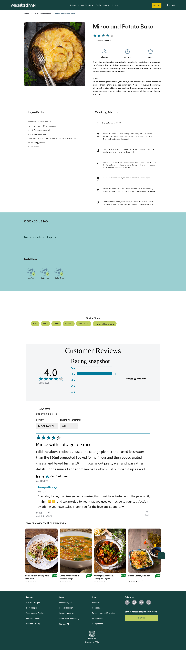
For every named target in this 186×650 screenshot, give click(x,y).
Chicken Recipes (33, 602)
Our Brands (86, 5)
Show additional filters (105, 324)
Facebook (127, 602)
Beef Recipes (31, 608)
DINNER (56, 323)
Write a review (136, 379)
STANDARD (68, 323)
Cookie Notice (65, 608)
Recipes (73, 5)
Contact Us (96, 608)
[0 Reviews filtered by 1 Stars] (94, 391)
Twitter (148, 602)
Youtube (141, 602)
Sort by (40, 419)
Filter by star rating (70, 419)
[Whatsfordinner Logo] (23, 5)
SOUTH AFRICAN (83, 323)
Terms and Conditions (68, 618)
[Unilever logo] (92, 635)
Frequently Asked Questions (104, 613)
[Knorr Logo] (55, 576)
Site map (62, 624)
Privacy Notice (65, 613)
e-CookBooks (98, 618)
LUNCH (45, 323)
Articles (115, 5)
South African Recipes (35, 613)
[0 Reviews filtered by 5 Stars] (94, 367)
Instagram (134, 602)
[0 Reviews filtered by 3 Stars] (94, 379)
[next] (161, 555)
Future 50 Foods (33, 618)
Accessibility (64, 602)
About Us (96, 602)
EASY (35, 323)
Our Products (101, 5)
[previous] (25, 555)
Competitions (97, 624)
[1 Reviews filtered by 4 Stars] (94, 373)
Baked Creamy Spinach (139, 575)
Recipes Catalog (33, 624)
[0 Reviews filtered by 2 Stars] (94, 385)
